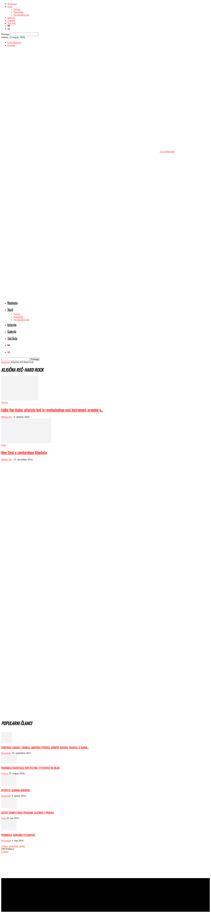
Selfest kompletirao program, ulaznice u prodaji (27, 813)
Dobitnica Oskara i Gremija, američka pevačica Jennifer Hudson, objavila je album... (45, 747)
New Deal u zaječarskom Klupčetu (24, 452)
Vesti (9, 6)
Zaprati (4, 851)
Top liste (11, 23)
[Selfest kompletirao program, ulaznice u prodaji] (9, 807)
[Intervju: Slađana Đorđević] (9, 785)
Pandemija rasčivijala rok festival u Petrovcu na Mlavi (30, 768)
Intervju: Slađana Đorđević (15, 790)
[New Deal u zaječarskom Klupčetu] (26, 442)
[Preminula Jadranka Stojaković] (9, 829)
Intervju (11, 17)
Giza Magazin (14, 42)
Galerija (11, 20)
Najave (17, 9)
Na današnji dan (21, 15)
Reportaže (18, 12)
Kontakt (11, 45)
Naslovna (12, 3)
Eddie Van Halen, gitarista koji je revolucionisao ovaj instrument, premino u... (52, 410)
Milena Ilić (6, 417)
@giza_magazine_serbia (13, 846)
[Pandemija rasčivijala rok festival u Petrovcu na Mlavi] (9, 762)
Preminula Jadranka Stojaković (18, 835)
